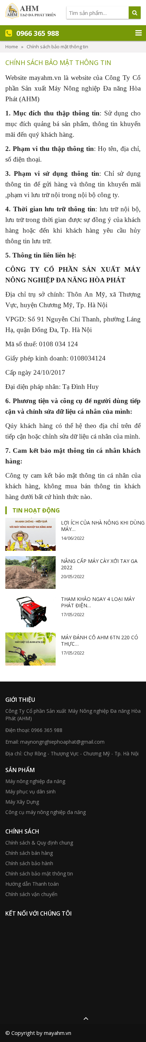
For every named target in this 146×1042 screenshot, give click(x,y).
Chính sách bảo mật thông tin (39, 873)
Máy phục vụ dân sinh (30, 791)
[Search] (135, 12)
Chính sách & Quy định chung (39, 842)
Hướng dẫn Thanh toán (32, 883)
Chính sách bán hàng (29, 853)
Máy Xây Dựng (22, 801)
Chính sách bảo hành (29, 863)
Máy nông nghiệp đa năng (35, 781)
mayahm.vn (45, 77)
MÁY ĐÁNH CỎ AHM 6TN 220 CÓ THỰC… (99, 640)
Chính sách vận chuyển (31, 894)
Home (11, 46)
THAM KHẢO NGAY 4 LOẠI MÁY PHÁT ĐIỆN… (98, 602)
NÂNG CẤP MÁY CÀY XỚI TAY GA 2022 (99, 564)
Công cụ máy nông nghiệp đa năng (45, 812)
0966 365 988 (46, 730)
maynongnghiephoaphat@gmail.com (62, 741)
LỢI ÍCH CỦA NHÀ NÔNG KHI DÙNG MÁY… (103, 525)
